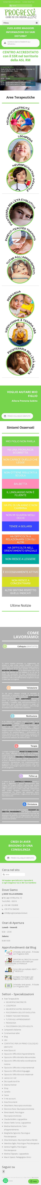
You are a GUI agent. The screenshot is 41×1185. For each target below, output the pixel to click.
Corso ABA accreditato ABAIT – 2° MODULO (25, 970)
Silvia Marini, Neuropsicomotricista (17, 1105)
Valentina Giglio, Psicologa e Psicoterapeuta (21, 1143)
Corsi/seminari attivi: (12, 1033)
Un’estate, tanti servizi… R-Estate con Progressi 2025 (26, 985)
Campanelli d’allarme (12, 1030)
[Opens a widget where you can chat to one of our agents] (33, 1181)
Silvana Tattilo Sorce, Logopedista (17, 1123)
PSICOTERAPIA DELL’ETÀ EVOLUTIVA (20, 1012)
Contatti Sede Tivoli (28, 2)
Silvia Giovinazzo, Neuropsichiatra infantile (20, 1140)
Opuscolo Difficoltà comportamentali (19, 1067)
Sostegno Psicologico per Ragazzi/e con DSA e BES (23, 978)
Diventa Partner (10, 1085)
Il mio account (10, 1098)
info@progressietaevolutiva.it (15, 913)
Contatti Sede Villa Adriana (11, 2)
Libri (5, 1040)
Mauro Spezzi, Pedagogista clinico (17, 1157)
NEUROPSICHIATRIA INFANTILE (18, 1009)
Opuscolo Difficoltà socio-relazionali (18, 1074)
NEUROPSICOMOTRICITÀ (16, 1002)
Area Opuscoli (9, 1050)
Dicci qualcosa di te (12, 1081)
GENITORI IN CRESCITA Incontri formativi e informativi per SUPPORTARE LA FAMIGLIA (21, 961)
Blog (6, 1036)
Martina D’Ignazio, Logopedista (16, 1154)
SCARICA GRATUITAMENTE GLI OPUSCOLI (19, 43)
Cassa (6, 1095)
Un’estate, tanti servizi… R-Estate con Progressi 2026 (26, 953)
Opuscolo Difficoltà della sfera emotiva (19, 1057)
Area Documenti (10, 1102)
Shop (6, 1088)
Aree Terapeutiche (11, 999)
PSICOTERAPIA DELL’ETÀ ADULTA (19, 1026)
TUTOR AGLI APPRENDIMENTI (18, 1019)
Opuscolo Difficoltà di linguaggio (17, 1071)
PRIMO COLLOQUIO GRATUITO (19, 416)
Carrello (7, 1092)
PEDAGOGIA (11, 1023)
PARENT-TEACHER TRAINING (17, 1016)
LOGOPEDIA (11, 1005)
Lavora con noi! (10, 1078)
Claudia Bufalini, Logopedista (15, 1119)
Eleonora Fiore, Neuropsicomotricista (19, 1109)
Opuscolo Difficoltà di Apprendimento (19, 1054)
